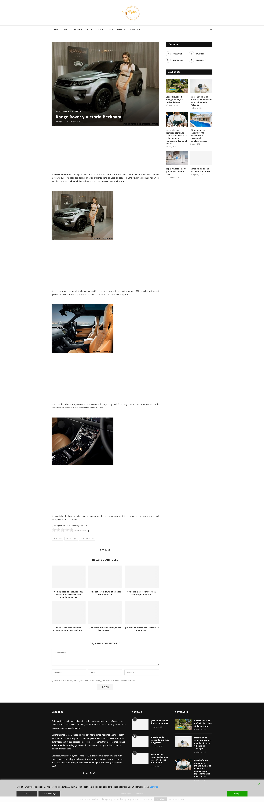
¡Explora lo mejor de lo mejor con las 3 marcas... (105, 629)
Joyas (110, 29)
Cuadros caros (87, 539)
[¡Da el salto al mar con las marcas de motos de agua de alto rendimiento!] (142, 612)
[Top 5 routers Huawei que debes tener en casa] (105, 577)
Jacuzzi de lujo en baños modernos (159, 722)
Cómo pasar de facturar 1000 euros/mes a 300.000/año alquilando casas (68, 594)
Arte (56, 29)
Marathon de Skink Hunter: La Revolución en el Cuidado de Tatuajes (201, 100)
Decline (27, 793)
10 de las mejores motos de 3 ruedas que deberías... (141, 593)
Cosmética (134, 29)
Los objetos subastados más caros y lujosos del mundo (159, 758)
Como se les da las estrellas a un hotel (200, 170)
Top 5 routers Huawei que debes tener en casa (105, 593)
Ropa (100, 29)
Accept (237, 793)
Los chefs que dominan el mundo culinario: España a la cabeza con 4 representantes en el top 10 (176, 137)
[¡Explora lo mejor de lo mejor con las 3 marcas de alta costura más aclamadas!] (105, 612)
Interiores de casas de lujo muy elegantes (160, 740)
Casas (65, 29)
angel (60, 122)
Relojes (121, 29)
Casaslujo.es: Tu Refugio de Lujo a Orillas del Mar (174, 99)
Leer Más (154, 786)
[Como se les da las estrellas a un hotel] (201, 158)
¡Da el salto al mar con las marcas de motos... (142, 629)
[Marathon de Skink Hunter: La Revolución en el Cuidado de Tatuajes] (201, 86)
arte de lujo (71, 539)
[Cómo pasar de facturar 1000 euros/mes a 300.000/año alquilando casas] (69, 577)
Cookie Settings (49, 793)
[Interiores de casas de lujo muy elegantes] (140, 741)
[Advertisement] (105, 149)
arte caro (57, 539)
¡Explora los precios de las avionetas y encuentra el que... (68, 629)
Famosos (77, 29)
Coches (90, 29)
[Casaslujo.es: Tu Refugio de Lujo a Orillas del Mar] (177, 86)
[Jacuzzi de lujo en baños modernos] (140, 724)
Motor (78, 112)
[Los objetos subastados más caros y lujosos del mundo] (140, 758)
